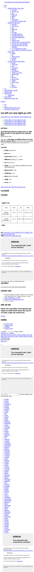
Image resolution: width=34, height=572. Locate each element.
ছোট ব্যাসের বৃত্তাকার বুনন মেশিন (8, 335)
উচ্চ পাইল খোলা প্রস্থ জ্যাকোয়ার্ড (19, 44)
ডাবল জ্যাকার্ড (15, 19)
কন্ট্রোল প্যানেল (15, 82)
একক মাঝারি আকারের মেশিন (18, 37)
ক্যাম (13, 66)
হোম (5, 5)
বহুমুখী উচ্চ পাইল (15, 40)
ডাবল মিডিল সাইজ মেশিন (17, 36)
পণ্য (5, 7)
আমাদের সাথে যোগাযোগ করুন (11, 98)
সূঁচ (12, 84)
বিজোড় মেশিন (11, 52)
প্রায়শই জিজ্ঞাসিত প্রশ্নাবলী (10, 90)
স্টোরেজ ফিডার (15, 74)
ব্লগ (5, 89)
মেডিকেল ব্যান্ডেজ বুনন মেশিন (25, 336)
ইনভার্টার (13, 81)
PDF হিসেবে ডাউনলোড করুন (18, 187)
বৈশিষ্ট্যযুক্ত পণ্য (5, 333)
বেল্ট (12, 76)
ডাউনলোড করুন (8, 92)
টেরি (12, 13)
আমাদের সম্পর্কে (8, 93)
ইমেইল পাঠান (4, 341)
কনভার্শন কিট (14, 64)
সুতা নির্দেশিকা (15, 68)
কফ (12, 55)
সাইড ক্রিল (14, 87)
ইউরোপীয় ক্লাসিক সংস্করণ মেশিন (16, 8)
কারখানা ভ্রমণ (11, 95)
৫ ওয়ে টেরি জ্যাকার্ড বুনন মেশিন (19, 48)
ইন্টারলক (13, 16)
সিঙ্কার (13, 85)
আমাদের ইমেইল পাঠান (6, 187)
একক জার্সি (14, 10)
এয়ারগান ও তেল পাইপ (17, 73)
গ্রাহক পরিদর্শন (7, 97)
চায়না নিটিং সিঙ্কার (5, 338)
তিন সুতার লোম (15, 11)
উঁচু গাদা (13, 39)
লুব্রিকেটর (14, 69)
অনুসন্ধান (3, 316)
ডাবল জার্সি (14, 32)
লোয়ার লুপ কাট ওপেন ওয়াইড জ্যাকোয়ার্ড (21, 42)
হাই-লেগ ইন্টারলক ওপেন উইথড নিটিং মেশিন (22, 50)
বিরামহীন (13, 53)
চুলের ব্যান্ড (14, 58)
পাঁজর (13, 18)
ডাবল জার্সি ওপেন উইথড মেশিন (19, 21)
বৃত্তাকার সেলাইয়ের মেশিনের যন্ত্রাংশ (16, 61)
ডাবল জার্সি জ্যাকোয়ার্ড (17, 34)
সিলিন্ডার (13, 63)
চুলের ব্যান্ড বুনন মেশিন (13, 336)
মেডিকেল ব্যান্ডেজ (16, 56)
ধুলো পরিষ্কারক (15, 71)
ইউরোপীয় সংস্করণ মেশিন (14, 23)
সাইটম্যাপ (12, 333)
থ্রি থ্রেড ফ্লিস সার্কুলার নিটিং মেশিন (12, 236)
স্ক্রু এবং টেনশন (15, 79)
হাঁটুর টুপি (14, 60)
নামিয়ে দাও (14, 77)
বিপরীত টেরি (14, 15)
